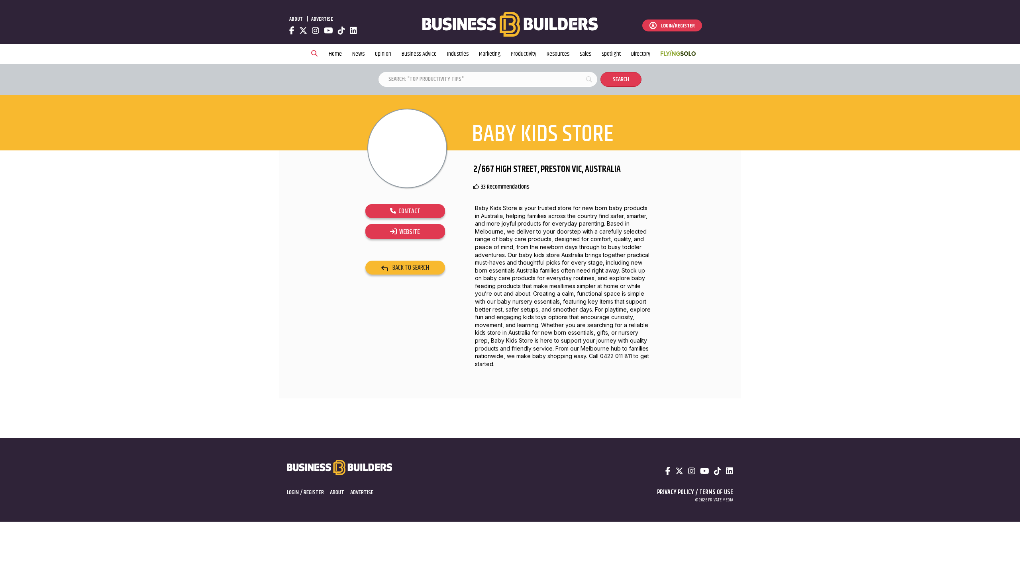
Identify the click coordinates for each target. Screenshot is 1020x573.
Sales (585, 54)
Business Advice (419, 54)
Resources (558, 54)
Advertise (322, 19)
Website (408, 232)
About (296, 19)
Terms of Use (716, 492)
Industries (458, 54)
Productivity (523, 54)
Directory (640, 54)
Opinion (383, 54)
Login (293, 492)
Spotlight (611, 54)
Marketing (489, 54)
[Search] (314, 54)
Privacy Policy (675, 492)
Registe (312, 492)
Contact (408, 211)
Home (335, 54)
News (358, 54)
